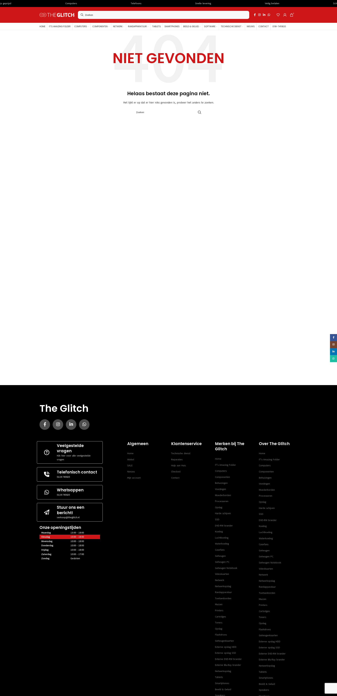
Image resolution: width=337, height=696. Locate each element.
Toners (218, 622)
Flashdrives (221, 634)
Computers (221, 471)
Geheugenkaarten (224, 641)
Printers (219, 610)
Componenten (222, 477)
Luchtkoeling (221, 537)
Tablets (219, 677)
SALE (130, 465)
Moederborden (223, 495)
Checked (175, 471)
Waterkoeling (222, 543)
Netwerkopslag (223, 586)
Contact (175, 477)
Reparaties (177, 459)
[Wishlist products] (278, 14)
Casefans (219, 550)
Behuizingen (221, 483)
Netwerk (219, 580)
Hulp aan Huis (178, 465)
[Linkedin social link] (264, 15)
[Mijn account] (285, 14)
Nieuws (131, 471)
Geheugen (220, 556)
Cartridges (220, 616)
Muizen (218, 604)
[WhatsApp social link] (269, 15)
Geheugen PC (222, 562)
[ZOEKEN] (200, 112)
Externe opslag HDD (225, 647)
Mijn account (134, 477)
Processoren (221, 501)
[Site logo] (56, 14)
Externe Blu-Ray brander (228, 665)
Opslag (218, 507)
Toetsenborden (223, 598)
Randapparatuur (223, 592)
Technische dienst (180, 453)
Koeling (219, 531)
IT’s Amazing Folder (225, 465)
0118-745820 (63, 477)
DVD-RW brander (224, 525)
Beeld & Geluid (223, 689)
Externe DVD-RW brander (228, 659)
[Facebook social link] (255, 15)
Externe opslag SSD (225, 653)
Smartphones (222, 683)
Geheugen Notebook (226, 568)
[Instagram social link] (259, 15)
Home (130, 453)
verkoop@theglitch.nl (68, 517)
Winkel (130, 459)
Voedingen (220, 489)
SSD (217, 519)
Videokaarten (222, 574)
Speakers (264, 690)
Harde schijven (223, 513)
